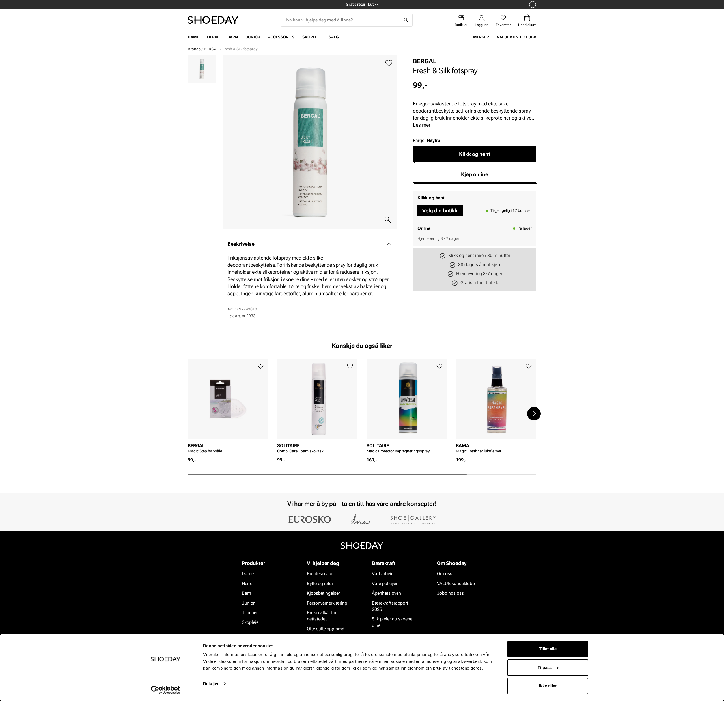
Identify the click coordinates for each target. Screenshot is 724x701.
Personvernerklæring (327, 603)
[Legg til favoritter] (389, 63)
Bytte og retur (320, 583)
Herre (213, 37)
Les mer (421, 125)
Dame (193, 37)
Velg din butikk (440, 210)
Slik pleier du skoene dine (392, 622)
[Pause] (531, 4)
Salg (334, 37)
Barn (232, 37)
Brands (194, 49)
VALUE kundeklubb (516, 37)
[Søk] (406, 20)
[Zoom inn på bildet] (388, 220)
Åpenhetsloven (386, 593)
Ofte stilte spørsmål (326, 628)
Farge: (427, 140)
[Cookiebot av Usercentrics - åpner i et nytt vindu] (165, 690)
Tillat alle (548, 648)
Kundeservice (320, 574)
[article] (228, 408)
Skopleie (311, 37)
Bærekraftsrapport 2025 (390, 606)
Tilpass (545, 667)
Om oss (444, 574)
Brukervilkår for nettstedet (322, 616)
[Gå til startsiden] (213, 20)
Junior (253, 37)
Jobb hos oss (450, 593)
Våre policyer (384, 583)
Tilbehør (250, 612)
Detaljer (211, 683)
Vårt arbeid (383, 574)
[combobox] (342, 20)
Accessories (281, 37)
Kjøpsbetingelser (323, 593)
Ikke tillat (548, 685)
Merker (481, 37)
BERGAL (211, 49)
